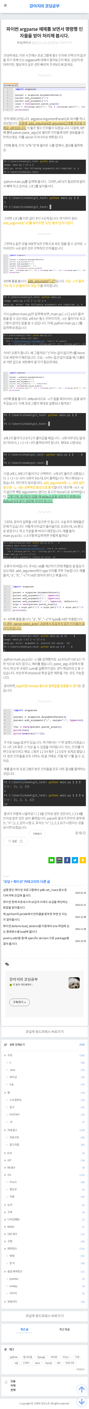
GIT (46, 1160)
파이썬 (54, 1357)
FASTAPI (47, 1114)
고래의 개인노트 (42, 1403)
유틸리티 (46, 1301)
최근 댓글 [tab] (64, 1329)
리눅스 (47, 1182)
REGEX (46, 1167)
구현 (46, 1241)
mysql (48, 1363)
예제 (47, 1256)
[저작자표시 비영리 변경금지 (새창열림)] (80, 833)
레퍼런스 (46, 1248)
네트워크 (46, 1234)
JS (47, 1122)
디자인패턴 (46, 1219)
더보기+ (81, 1369)
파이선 (18, 882)
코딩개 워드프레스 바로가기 (44, 1032)
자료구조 (47, 1137)
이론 (47, 1196)
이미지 (47, 1293)
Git (58, 1363)
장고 (47, 1107)
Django (41, 1357)
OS (46, 1175)
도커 (46, 1205)
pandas (47, 1279)
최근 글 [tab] (24, 1329)
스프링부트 (47, 1100)
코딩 (7, 882)
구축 (46, 1212)
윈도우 (47, 1189)
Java (47, 1070)
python (14, 1357)
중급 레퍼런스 (46, 1271)
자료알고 (46, 1130)
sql (16, 1363)
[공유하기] (23, 841)
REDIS (46, 1227)
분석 (47, 1263)
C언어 (26, 1363)
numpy (47, 1286)
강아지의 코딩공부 (44, 6)
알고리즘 (47, 1144)
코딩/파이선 (24, 42)
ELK (46, 1153)
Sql (47, 1084)
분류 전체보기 (47, 1044)
